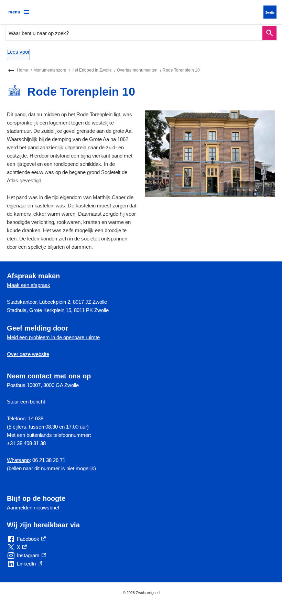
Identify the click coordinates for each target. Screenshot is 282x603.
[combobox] (134, 33)
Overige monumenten (137, 70)
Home (22, 70)
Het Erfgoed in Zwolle (92, 70)
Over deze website (28, 354)
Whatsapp (18, 460)
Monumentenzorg (49, 70)
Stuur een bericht (26, 402)
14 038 (35, 418)
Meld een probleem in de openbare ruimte (53, 337)
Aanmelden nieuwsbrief (33, 507)
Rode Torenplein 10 (181, 70)
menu (14, 11)
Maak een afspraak (28, 285)
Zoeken (269, 33)
